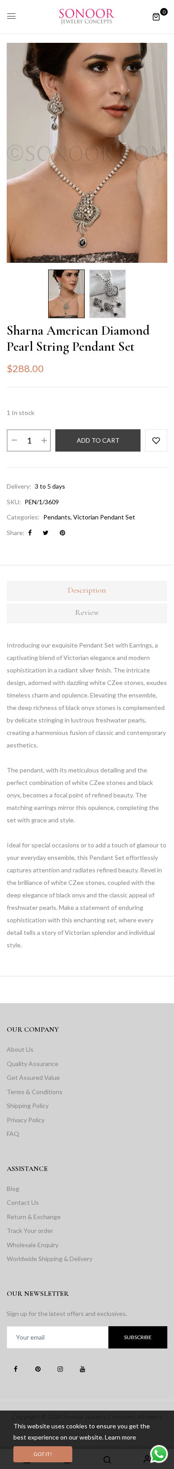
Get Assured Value (33, 1077)
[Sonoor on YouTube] (82, 1369)
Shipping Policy (28, 1105)
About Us (20, 1049)
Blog (13, 1188)
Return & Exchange (34, 1216)
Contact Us (23, 1202)
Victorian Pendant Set (104, 517)
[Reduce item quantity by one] (14, 440)
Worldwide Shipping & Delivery (49, 1258)
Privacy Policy (26, 1120)
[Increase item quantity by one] (43, 440)
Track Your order (30, 1230)
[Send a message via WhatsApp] (159, 1454)
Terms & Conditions (34, 1092)
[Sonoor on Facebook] (16, 1369)
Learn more (120, 1437)
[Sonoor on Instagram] (60, 1369)
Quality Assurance (32, 1063)
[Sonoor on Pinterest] (38, 1369)
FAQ (13, 1133)
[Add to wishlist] (156, 440)
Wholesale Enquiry (32, 1245)
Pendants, (57, 517)
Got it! (42, 1454)
